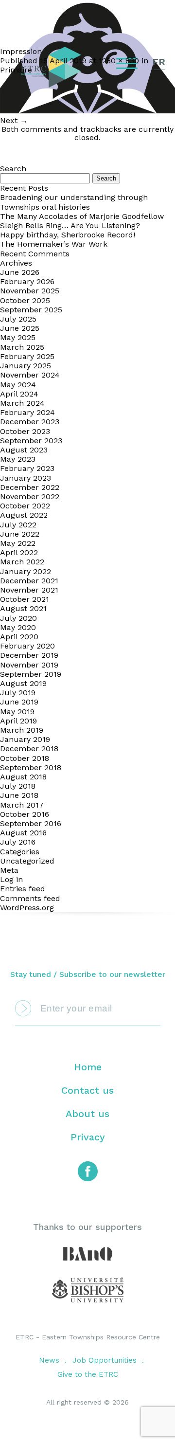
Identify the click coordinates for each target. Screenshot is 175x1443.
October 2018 (24, 758)
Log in (11, 879)
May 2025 (17, 337)
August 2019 (23, 683)
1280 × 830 (119, 60)
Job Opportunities (104, 1360)
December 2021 (29, 580)
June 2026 (19, 272)
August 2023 (24, 449)
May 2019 (17, 711)
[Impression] (87, 110)
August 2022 (24, 515)
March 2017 (22, 805)
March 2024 (22, 403)
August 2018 (23, 776)
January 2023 (25, 478)
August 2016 (23, 832)
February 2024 (27, 412)
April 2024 (19, 393)
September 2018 (30, 767)
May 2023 (17, 459)
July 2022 (18, 524)
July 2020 (18, 618)
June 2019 (19, 701)
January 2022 (25, 571)
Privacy (87, 1137)
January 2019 (25, 739)
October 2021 (24, 599)
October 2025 (25, 300)
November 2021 (29, 590)
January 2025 (25, 365)
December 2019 (29, 655)
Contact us (87, 1090)
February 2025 (27, 356)
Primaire (16, 69)
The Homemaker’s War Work (53, 244)
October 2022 (25, 505)
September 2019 (30, 674)
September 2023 (31, 440)
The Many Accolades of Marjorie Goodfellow (82, 216)
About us (87, 1113)
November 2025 (29, 290)
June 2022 (19, 534)
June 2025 (19, 328)
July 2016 (17, 842)
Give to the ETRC (87, 1374)
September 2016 (30, 823)
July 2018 (17, 786)
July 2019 (17, 692)
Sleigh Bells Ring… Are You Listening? (70, 225)
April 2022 (19, 552)
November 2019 (29, 664)
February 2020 (27, 645)
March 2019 (21, 730)
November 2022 (29, 496)
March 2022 (22, 561)
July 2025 (18, 319)
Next (14, 120)
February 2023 (27, 468)
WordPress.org (27, 907)
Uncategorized (27, 861)
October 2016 (24, 814)
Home (88, 1067)
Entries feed (22, 888)
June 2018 (19, 795)
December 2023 (29, 421)
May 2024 (18, 384)
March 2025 (22, 347)
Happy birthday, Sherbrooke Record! (67, 234)
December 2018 (29, 748)
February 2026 (27, 281)
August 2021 (23, 608)
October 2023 (25, 431)
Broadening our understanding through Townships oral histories (74, 202)
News (49, 1360)
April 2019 (18, 720)
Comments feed (30, 898)
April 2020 (19, 636)
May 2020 (18, 627)
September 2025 (31, 309)
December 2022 (29, 487)
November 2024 (30, 374)
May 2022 (17, 543)
